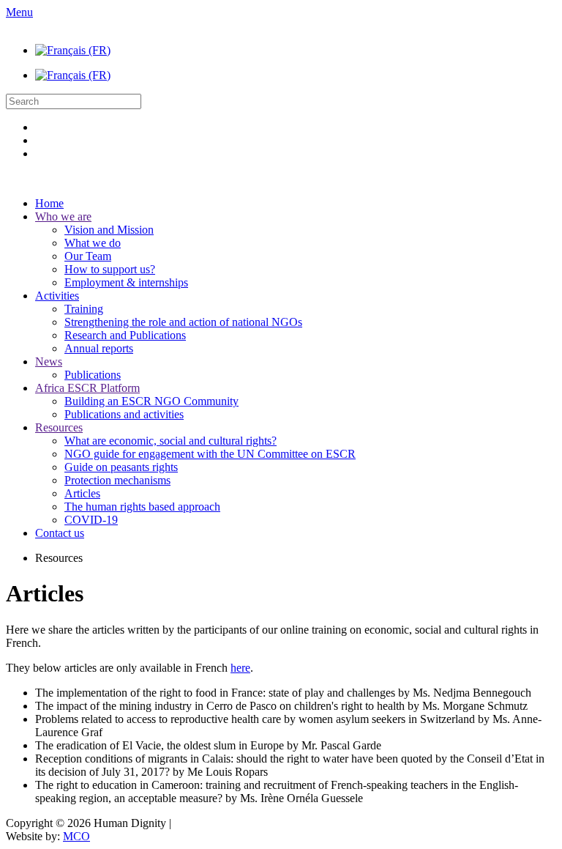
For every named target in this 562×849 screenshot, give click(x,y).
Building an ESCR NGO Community (151, 401)
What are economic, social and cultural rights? (170, 440)
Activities (57, 295)
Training (83, 309)
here (240, 667)
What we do (92, 243)
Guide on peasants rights (121, 467)
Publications (92, 374)
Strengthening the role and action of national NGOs (183, 322)
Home (49, 203)
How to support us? (109, 269)
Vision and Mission (109, 229)
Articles (82, 493)
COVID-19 (91, 520)
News (48, 361)
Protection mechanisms (117, 480)
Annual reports (98, 348)
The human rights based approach (142, 506)
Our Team (87, 256)
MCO (76, 836)
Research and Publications (125, 335)
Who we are (63, 216)
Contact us (59, 533)
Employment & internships (126, 282)
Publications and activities (124, 414)
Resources (59, 427)
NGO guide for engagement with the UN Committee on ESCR (210, 454)
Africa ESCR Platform (87, 388)
